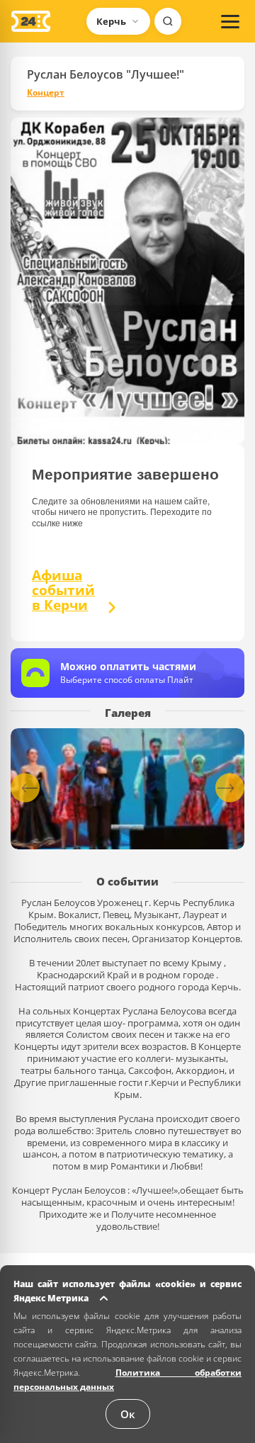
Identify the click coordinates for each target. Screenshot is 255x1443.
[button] (229, 788)
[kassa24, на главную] (30, 21)
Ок (127, 1414)
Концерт (45, 93)
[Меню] (230, 21)
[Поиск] (167, 21)
